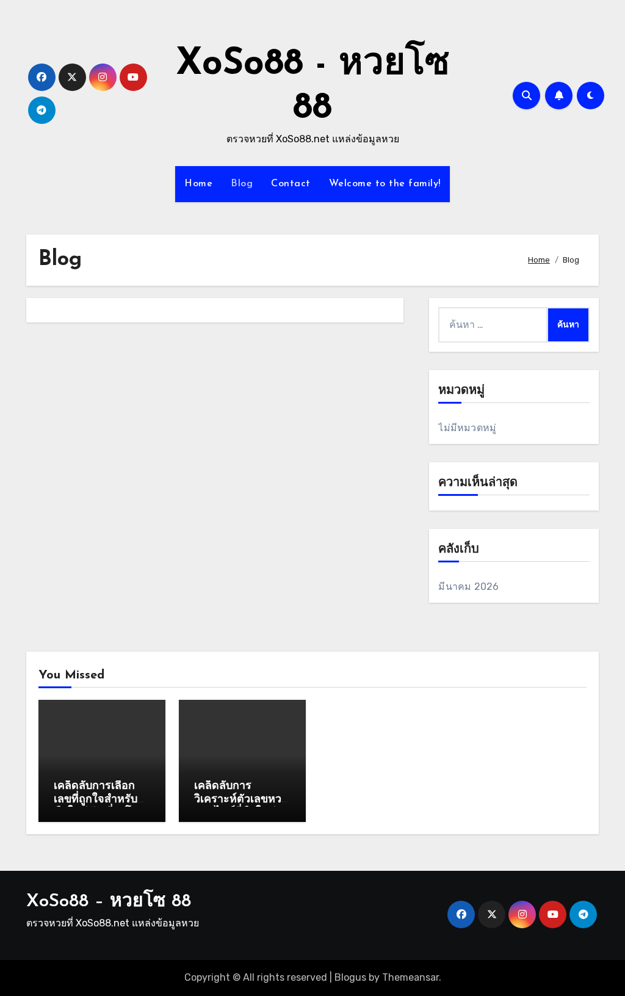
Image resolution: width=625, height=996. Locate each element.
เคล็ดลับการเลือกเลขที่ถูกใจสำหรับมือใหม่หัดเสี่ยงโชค (100, 799)
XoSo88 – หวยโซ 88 (108, 901)
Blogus (350, 977)
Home (198, 184)
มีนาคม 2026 (468, 586)
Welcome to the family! (385, 184)
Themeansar (410, 977)
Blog (242, 184)
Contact (291, 184)
